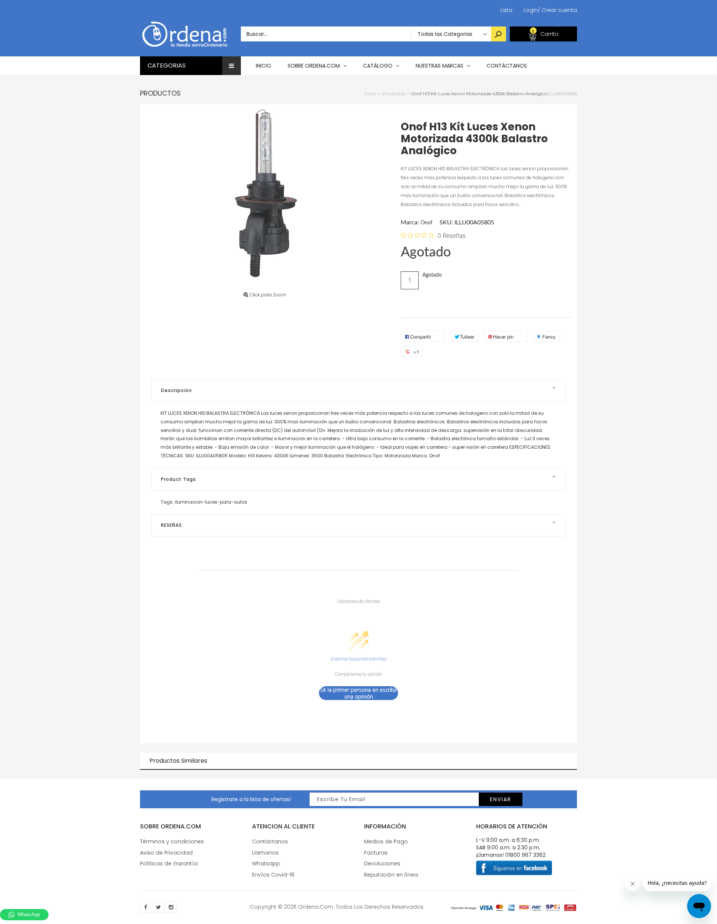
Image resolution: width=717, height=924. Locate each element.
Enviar (500, 799)
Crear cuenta (557, 10)
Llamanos (265, 852)
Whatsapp (266, 863)
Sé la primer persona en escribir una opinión (358, 693)
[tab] (358, 390)
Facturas (376, 852)
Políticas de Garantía (169, 863)
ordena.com (315, 907)
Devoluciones (382, 863)
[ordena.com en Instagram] (171, 907)
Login (531, 10)
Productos (160, 93)
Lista (506, 10)
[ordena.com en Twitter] (158, 907)
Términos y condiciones (172, 841)
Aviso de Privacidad (166, 852)
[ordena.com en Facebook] (145, 907)
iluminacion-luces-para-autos (211, 502)
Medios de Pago (386, 841)
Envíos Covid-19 (273, 874)
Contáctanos (270, 841)
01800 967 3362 (525, 855)
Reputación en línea (391, 874)
